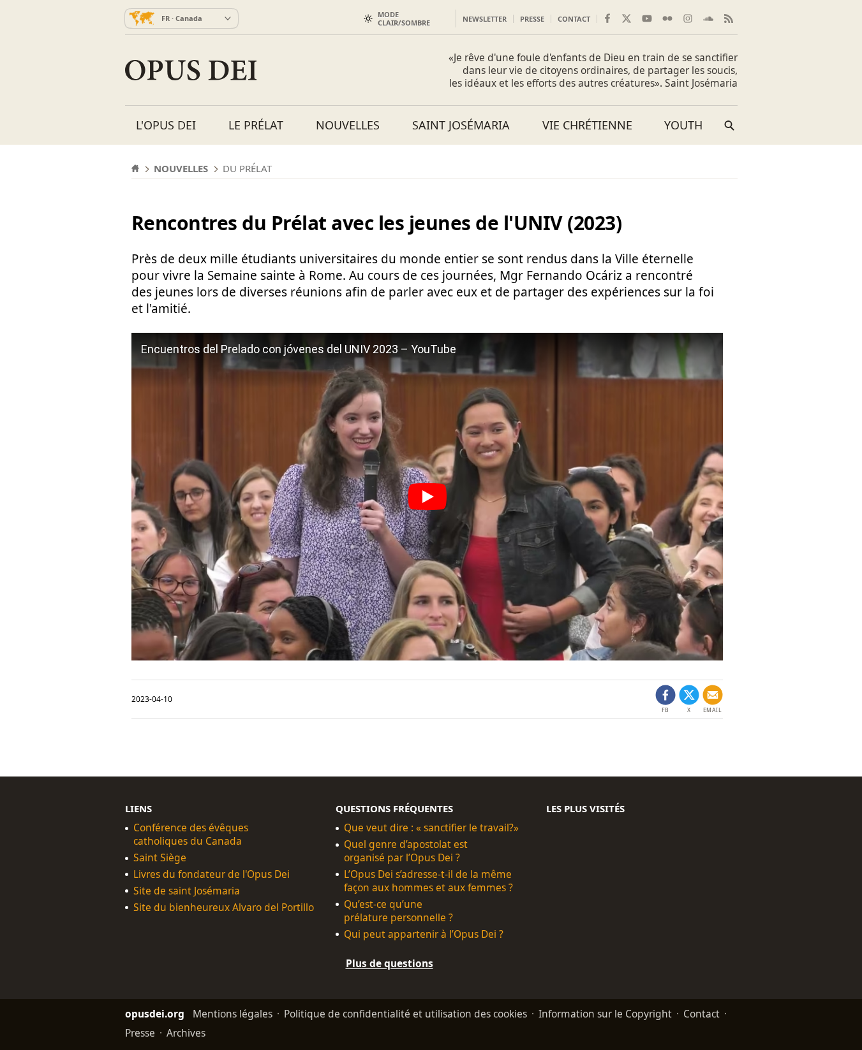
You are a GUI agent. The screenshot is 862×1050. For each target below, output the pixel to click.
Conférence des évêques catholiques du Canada (190, 834)
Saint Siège (159, 857)
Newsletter (485, 19)
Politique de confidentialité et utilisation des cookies (405, 1014)
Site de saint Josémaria (186, 891)
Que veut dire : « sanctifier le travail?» (431, 828)
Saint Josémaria (461, 125)
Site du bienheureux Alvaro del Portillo (223, 907)
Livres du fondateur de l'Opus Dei (211, 874)
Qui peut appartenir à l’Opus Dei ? (423, 934)
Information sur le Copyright (605, 1014)
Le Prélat (255, 125)
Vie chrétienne (587, 125)
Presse (532, 19)
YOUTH (683, 125)
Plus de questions (389, 963)
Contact (574, 19)
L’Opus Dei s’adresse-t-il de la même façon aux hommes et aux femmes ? (428, 881)
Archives (186, 1033)
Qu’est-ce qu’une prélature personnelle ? (398, 911)
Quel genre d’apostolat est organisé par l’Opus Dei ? (406, 851)
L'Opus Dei (166, 125)
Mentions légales (232, 1014)
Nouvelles (348, 125)
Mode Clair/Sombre (404, 18)
